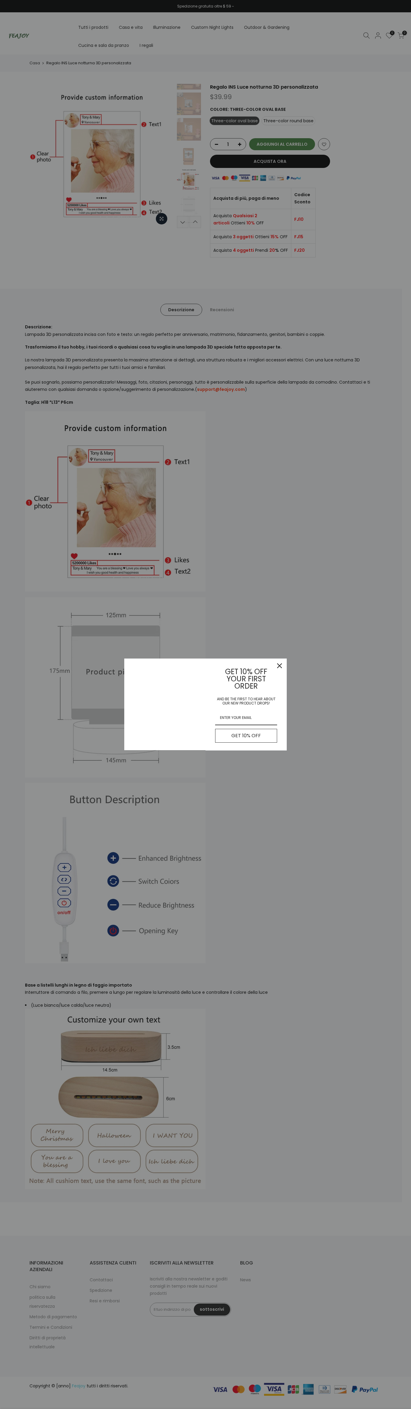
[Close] (279, 666)
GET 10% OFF (246, 735)
